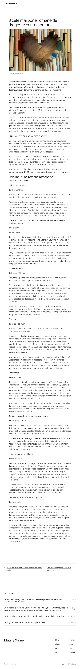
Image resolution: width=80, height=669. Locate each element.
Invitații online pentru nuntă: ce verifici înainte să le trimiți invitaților (34, 616)
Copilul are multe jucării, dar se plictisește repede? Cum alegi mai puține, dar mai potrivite (33, 600)
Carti (21, 74)
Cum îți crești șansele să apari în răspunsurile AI (25, 622)
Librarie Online (10, 3)
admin (17, 74)
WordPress (72, 664)
